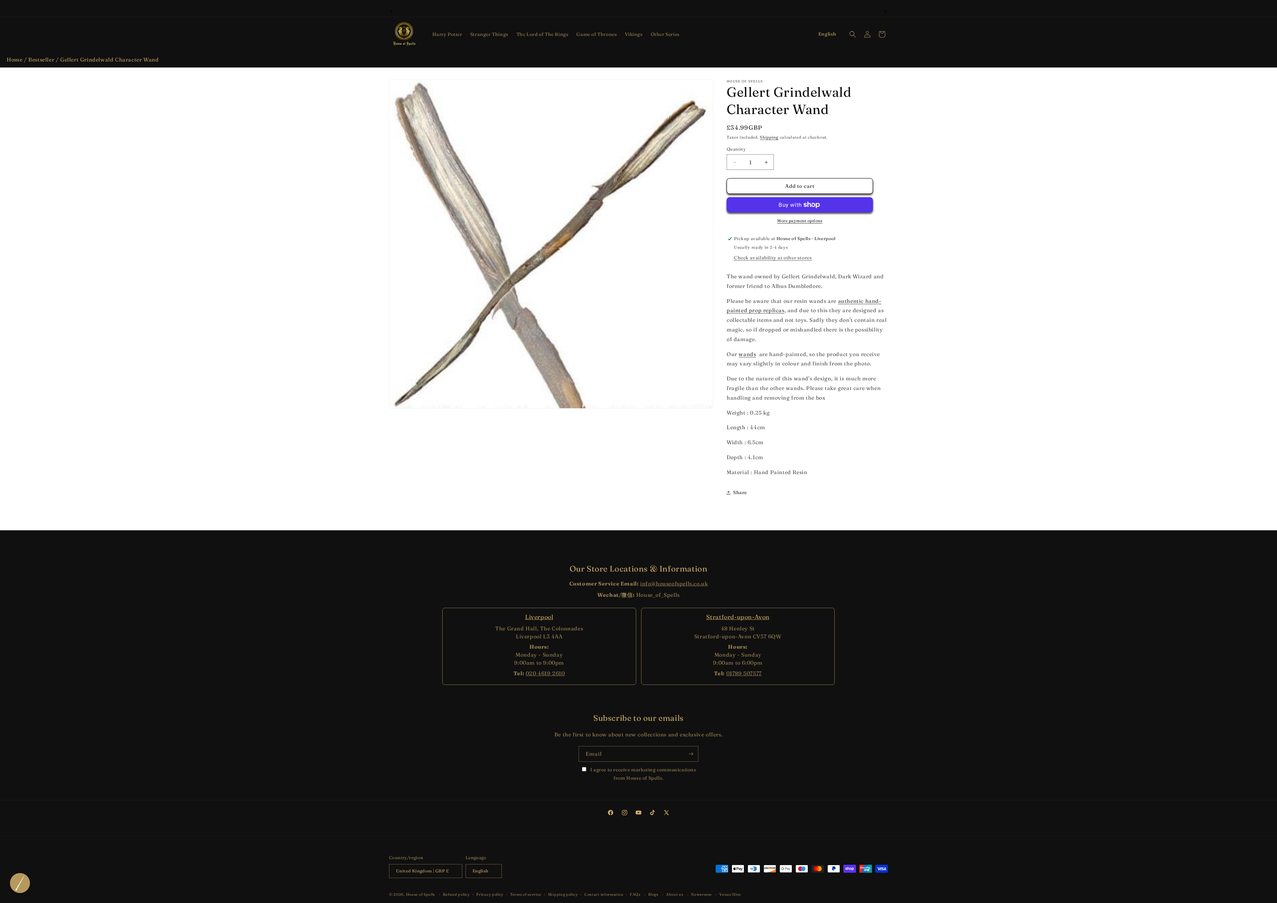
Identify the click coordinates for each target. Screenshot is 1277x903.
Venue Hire (730, 894)
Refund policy (456, 894)
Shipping (769, 137)
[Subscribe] (690, 754)
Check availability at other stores (773, 258)
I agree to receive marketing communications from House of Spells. (642, 774)
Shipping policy (563, 894)
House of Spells (420, 894)
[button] (447, 34)
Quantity (736, 149)
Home (14, 59)
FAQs (635, 894)
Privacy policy (489, 894)
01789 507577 (744, 673)
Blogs (653, 894)
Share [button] (740, 492)
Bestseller (41, 59)
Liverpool (539, 617)
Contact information (603, 894)
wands (747, 354)
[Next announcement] (885, 10)
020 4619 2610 (545, 673)
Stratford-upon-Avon (738, 617)
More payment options (799, 220)
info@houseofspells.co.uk (674, 583)
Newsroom (701, 894)
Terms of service (525, 894)
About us (674, 894)
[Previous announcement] (391, 10)
